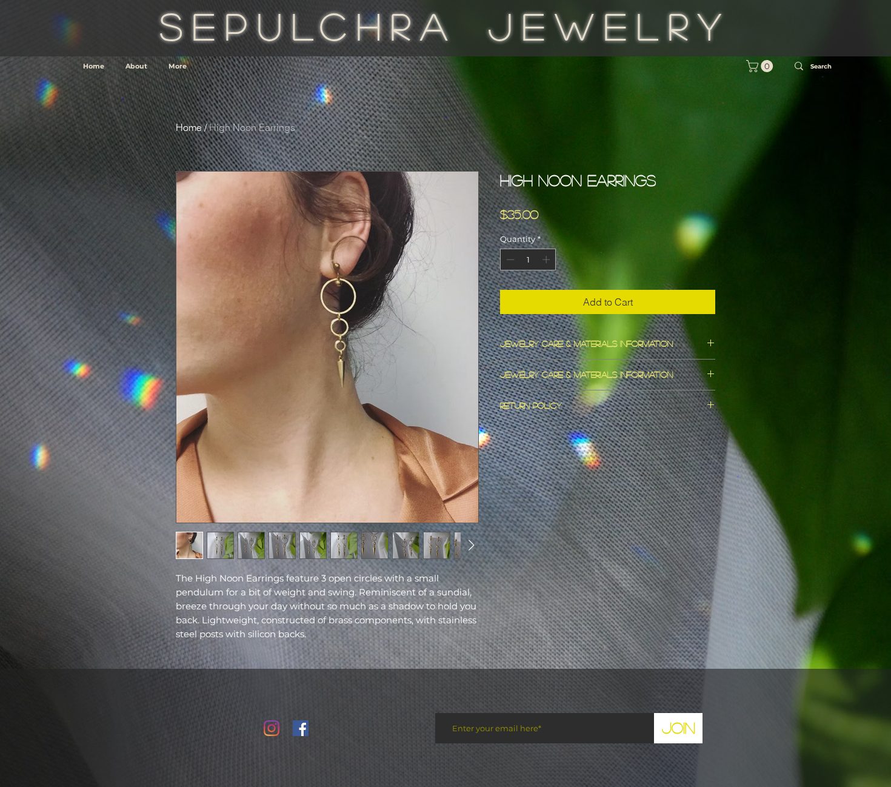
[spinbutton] (528, 259)
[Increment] (547, 259)
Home (189, 127)
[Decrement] (509, 259)
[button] (761, 66)
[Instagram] (271, 728)
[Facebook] (301, 728)
